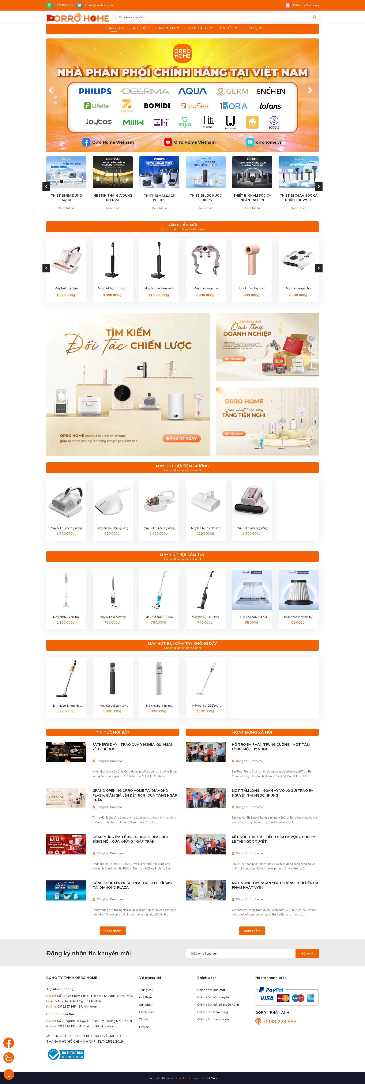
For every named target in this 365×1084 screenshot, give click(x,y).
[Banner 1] (128, 384)
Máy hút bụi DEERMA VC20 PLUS (205, 706)
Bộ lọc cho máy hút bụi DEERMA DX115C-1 (298, 617)
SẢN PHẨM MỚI (182, 224)
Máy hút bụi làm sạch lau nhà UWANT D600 (112, 288)
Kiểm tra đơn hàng (306, 5)
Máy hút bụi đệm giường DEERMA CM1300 (159, 528)
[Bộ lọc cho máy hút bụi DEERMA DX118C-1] (252, 589)
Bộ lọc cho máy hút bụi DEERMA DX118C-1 (252, 617)
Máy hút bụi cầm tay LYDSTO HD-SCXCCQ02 (112, 706)
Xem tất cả (66, 208)
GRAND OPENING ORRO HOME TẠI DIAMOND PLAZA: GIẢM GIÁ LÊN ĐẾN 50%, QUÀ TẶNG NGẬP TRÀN (135, 795)
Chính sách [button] (207, 977)
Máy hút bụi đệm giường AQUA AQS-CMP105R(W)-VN (66, 528)
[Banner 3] (267, 422)
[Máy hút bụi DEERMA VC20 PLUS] (206, 678)
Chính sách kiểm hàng (212, 1012)
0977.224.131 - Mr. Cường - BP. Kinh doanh (86, 1026)
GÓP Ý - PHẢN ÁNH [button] (272, 1012)
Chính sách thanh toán (213, 1019)
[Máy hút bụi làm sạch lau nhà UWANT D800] (159, 260)
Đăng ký (307, 953)
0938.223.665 (280, 1021)
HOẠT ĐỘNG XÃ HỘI (252, 732)
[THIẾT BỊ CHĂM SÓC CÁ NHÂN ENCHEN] (252, 172)
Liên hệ (144, 1027)
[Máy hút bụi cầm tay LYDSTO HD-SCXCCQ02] (113, 678)
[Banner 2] (267, 347)
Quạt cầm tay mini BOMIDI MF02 (252, 288)
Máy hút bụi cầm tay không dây (182, 643)
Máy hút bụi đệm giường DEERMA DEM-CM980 (252, 528)
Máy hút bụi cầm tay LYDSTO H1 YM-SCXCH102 (159, 706)
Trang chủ (146, 990)
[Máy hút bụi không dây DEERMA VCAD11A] (66, 678)
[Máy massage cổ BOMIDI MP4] (206, 260)
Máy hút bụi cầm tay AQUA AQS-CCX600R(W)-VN (113, 617)
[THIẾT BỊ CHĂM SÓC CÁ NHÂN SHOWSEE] (299, 172)
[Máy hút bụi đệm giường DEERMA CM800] (113, 500)
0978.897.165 (64, 5)
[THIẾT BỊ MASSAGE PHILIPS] (159, 172)
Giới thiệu (145, 997)
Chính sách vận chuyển (213, 997)
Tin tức (143, 1019)
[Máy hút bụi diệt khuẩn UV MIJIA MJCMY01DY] (206, 500)
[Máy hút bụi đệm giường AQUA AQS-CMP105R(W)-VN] (66, 500)
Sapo (215, 1078)
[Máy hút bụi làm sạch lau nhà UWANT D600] (113, 260)
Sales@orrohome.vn (99, 5)
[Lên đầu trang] (353, 1057)
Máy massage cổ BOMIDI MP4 (206, 288)
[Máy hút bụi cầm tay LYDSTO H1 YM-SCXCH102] (159, 678)
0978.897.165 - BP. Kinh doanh (78, 1006)
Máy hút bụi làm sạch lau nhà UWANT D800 (159, 288)
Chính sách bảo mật (211, 990)
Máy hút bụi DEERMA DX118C (159, 617)
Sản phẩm (146, 1004)
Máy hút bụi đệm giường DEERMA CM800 (112, 528)
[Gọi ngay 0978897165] (9, 1074)
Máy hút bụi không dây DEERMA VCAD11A (66, 706)
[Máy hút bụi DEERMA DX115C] (206, 589)
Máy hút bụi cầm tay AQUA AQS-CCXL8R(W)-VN (66, 617)
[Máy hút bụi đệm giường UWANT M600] (66, 260)
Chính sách (146, 1012)
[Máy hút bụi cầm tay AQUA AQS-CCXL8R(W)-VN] (66, 589)
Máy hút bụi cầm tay (182, 554)
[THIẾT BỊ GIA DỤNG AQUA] (66, 172)
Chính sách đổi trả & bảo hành (218, 1004)
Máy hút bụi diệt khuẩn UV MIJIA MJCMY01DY (206, 528)
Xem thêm (112, 931)
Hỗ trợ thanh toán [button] (271, 977)
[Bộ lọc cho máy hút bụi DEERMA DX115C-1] (299, 589)
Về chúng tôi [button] (150, 977)
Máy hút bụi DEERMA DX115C (205, 617)
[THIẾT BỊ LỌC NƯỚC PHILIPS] (206, 172)
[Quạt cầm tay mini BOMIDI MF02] (252, 260)
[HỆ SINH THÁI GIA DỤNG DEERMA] (113, 172)
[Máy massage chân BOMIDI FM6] (299, 260)
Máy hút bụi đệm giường (182, 465)
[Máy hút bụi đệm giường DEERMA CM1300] (159, 500)
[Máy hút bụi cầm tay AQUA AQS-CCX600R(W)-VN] (113, 589)
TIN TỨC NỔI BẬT (113, 732)
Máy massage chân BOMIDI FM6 (298, 288)
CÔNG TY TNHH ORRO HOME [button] (71, 977)
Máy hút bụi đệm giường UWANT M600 (66, 288)
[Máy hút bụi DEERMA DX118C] (159, 589)
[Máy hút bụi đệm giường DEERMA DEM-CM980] (252, 500)
